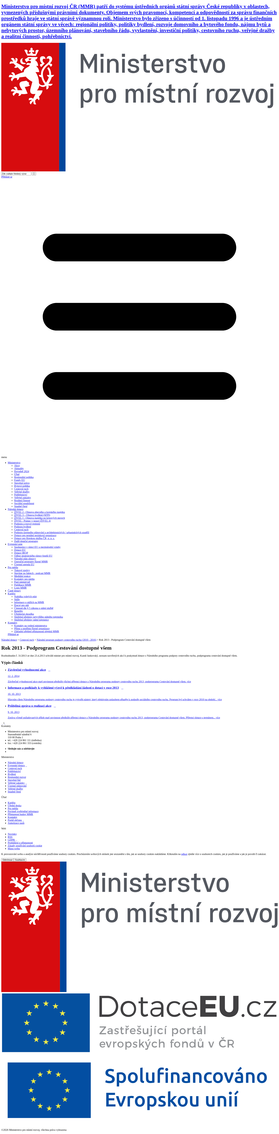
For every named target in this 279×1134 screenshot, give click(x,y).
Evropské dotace (17, 765)
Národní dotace (15, 509)
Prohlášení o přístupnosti (20, 842)
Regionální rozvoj (17, 777)
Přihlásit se (6, 176)
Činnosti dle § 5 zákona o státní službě (33, 608)
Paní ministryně (22, 582)
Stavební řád (14, 780)
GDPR (12, 839)
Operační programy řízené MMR (31, 561)
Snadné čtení (20, 506)
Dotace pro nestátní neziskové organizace (35, 535)
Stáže (17, 599)
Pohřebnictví (20, 494)
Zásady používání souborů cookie (25, 845)
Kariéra (11, 593)
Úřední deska (14, 805)
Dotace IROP (21, 552)
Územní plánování (17, 785)
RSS (10, 837)
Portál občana (16, 820)
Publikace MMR (22, 584)
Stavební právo (22, 483)
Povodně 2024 (21, 471)
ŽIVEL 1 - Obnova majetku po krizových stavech (39, 518)
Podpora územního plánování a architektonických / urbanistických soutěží (51, 532)
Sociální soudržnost (24, 503)
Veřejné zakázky (22, 497)
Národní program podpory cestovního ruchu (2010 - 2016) (66, 639)
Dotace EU (20, 550)
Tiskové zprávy (22, 570)
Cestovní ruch (21, 488)
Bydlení (12, 774)
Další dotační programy (26, 541)
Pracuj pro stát (21, 605)
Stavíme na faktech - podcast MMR (32, 573)
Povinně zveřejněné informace (23, 811)
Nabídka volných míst (25, 596)
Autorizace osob (16, 823)
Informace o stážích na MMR (29, 602)
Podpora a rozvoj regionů (27, 523)
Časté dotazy (14, 590)
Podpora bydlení (22, 526)
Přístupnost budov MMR (20, 814)
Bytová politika (22, 486)
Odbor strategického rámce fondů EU (33, 555)
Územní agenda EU (24, 564)
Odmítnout (7, 860)
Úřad (16, 474)
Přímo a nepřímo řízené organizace (32, 628)
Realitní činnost (22, 500)
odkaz (184, 854)
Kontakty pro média (24, 579)
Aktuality (19, 468)
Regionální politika (24, 477)
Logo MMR (20, 587)
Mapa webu (14, 848)
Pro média (13, 567)
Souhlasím (20, 860)
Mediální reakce (22, 576)
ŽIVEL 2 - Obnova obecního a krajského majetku (39, 512)
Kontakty (12, 622)
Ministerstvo (14, 462)
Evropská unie (15, 544)
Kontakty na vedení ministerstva (30, 625)
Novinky (12, 834)
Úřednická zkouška (24, 614)
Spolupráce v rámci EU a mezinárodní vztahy (37, 547)
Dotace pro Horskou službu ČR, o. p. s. (34, 538)
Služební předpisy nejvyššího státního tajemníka (38, 617)
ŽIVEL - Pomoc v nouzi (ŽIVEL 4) (32, 520)
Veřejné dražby (22, 491)
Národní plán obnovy (25, 558)
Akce (17, 465)
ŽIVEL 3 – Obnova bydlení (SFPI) (32, 515)
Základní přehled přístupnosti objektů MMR (36, 631)
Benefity (18, 611)
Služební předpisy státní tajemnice (31, 619)
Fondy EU (19, 480)
